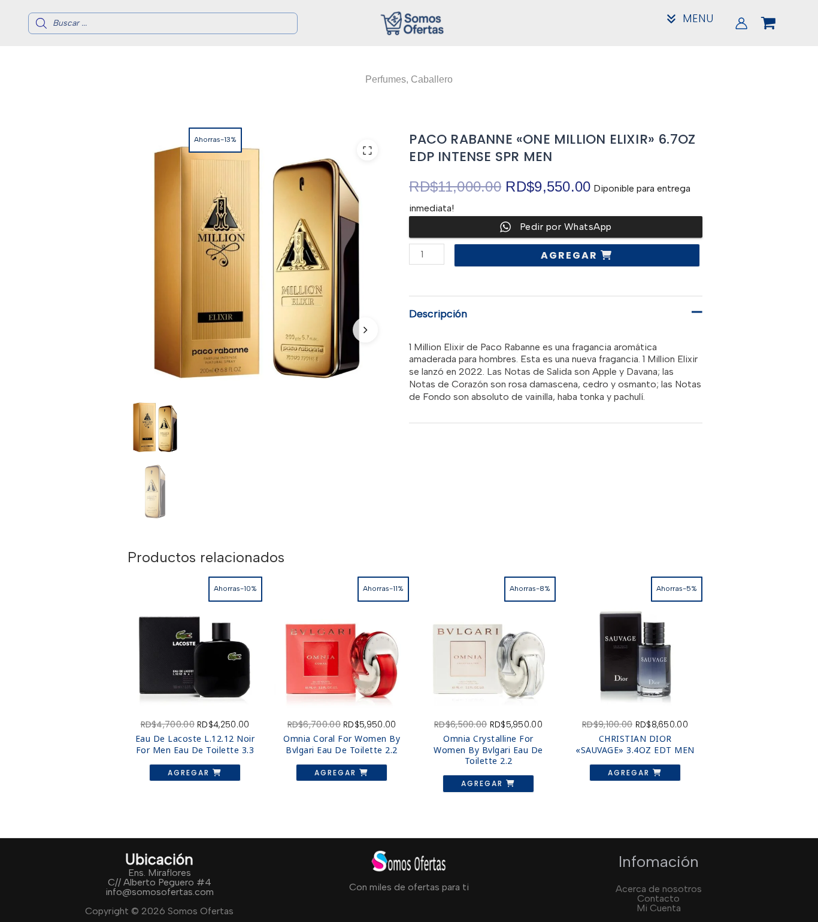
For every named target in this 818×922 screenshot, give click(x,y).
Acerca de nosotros (659, 888)
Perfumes (385, 79)
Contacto (658, 898)
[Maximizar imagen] (367, 149)
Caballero (432, 79)
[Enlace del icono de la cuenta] (741, 23)
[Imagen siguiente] (365, 329)
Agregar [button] (190, 773)
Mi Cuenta (659, 908)
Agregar (571, 255)
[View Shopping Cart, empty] (778, 23)
